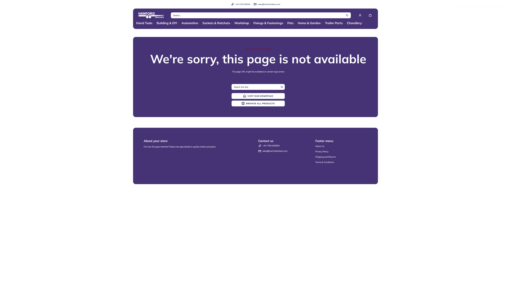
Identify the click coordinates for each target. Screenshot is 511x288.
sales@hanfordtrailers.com (269, 4)
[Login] (360, 15)
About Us (319, 146)
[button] (370, 15)
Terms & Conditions (324, 162)
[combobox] (261, 15)
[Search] (282, 87)
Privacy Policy (321, 151)
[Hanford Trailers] (151, 15)
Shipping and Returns (325, 157)
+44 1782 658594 (242, 4)
